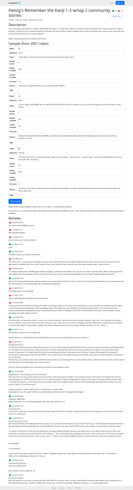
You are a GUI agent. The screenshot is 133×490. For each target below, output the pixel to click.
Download (15, 201)
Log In (112, 3)
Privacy (78, 488)
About (61, 488)
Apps (54, 488)
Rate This (116, 16)
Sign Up (120, 3)
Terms (69, 488)
